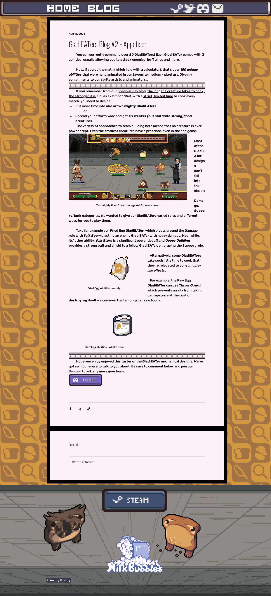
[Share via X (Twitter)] (79, 408)
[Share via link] (88, 408)
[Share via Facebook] (70, 408)
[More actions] (203, 34)
